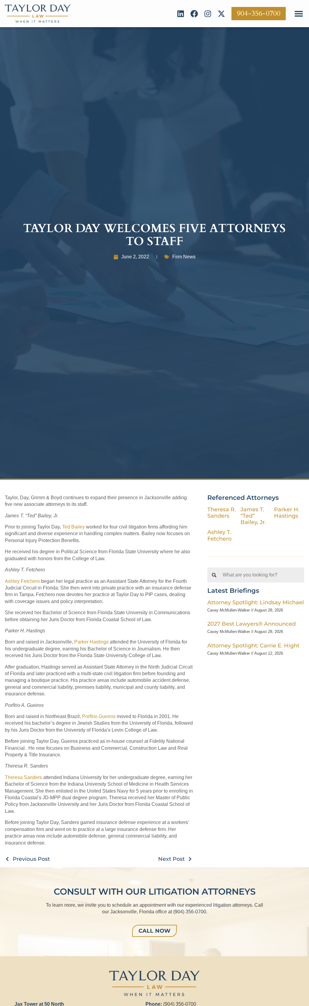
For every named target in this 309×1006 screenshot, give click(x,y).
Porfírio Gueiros (99, 716)
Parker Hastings (91, 641)
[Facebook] (194, 14)
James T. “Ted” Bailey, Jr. (253, 515)
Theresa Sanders (23, 777)
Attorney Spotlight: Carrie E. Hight (253, 645)
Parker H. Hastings (286, 512)
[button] (298, 14)
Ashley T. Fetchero (219, 535)
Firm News (184, 256)
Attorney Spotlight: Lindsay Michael (255, 602)
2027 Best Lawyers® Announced (251, 624)
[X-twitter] (221, 14)
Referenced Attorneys (243, 497)
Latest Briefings (233, 590)
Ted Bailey (73, 526)
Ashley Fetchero (22, 581)
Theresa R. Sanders (221, 512)
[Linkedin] (180, 14)
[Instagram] (208, 14)
